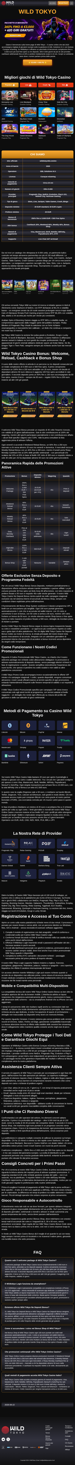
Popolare (8, 85)
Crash (45, 85)
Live (26, 85)
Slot (63, 85)
